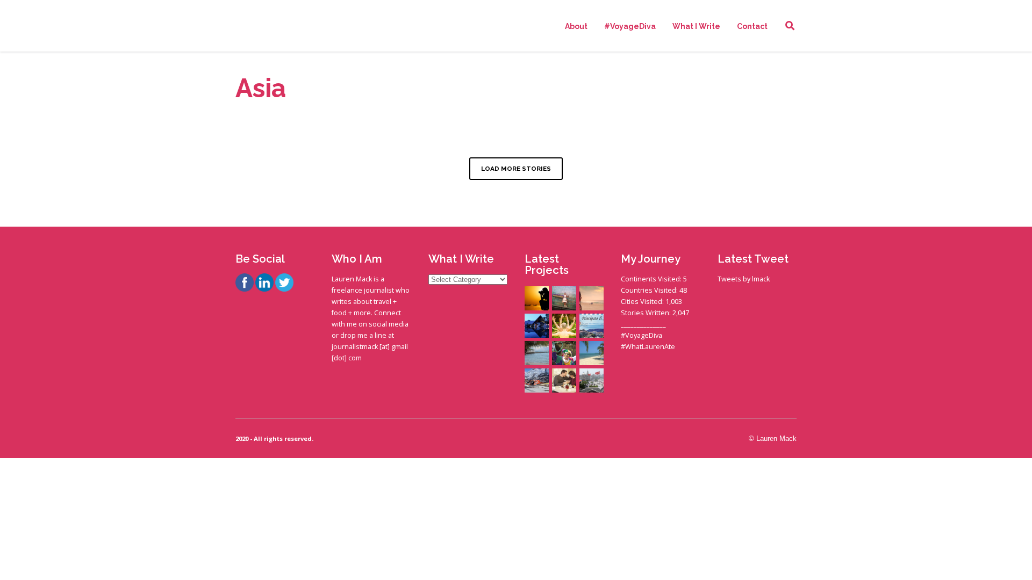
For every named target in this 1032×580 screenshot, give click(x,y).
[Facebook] (244, 283)
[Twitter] (284, 283)
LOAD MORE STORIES (516, 168)
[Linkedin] (264, 283)
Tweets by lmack (744, 279)
